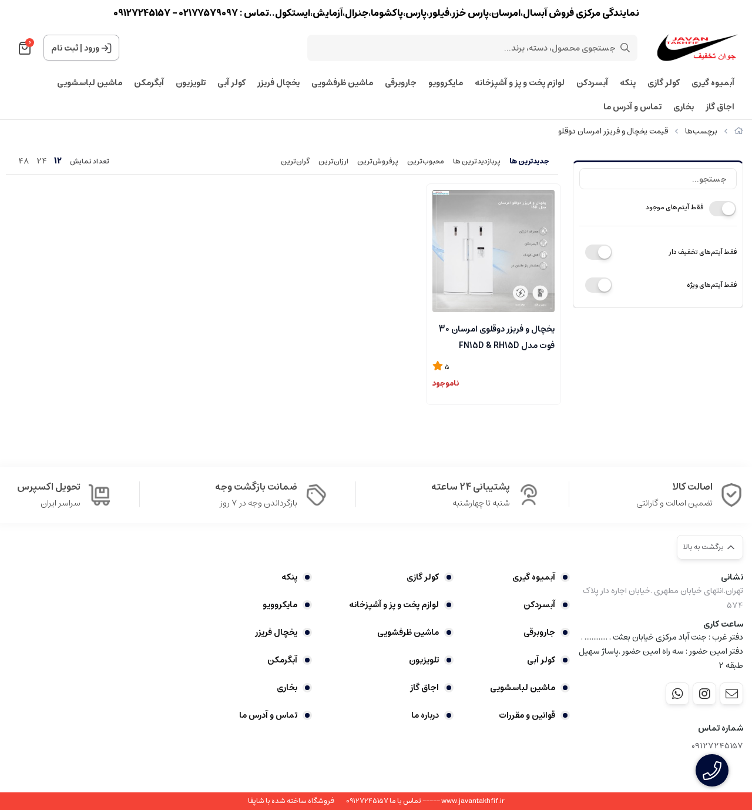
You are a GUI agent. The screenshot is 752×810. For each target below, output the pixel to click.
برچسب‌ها (701, 131)
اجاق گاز (720, 107)
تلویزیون (191, 83)
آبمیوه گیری (712, 83)
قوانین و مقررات (527, 715)
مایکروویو (445, 83)
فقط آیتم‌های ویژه (712, 284)
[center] (625, 47)
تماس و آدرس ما (632, 107)
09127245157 (717, 746)
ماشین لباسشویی (89, 83)
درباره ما (424, 715)
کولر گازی (663, 83)
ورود (91, 48)
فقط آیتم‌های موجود (674, 207)
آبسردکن (592, 83)
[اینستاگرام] (704, 693)
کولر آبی (231, 83)
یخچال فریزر (278, 83)
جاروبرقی (401, 83)
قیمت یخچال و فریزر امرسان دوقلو (613, 131)
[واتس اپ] (677, 693)
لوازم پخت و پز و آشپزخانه (520, 83)
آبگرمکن (149, 83)
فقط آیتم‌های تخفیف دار (703, 251)
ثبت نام (64, 48)
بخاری (683, 107)
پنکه (628, 83)
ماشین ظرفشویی (342, 83)
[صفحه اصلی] (738, 131)
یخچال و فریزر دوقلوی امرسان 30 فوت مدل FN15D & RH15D (497, 336)
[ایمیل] (731, 693)
